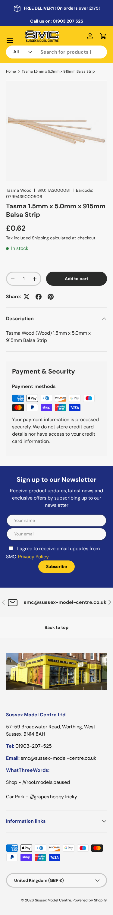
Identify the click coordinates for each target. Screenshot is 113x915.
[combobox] (56, 52)
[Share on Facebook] (39, 297)
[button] (103, 36)
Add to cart (76, 278)
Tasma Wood (19, 190)
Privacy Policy (33, 557)
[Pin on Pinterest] (51, 297)
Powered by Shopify (90, 900)
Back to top (56, 627)
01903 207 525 (68, 21)
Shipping (40, 238)
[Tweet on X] (26, 297)
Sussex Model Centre (53, 900)
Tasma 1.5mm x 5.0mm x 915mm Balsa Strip (58, 71)
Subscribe (56, 566)
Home (11, 71)
